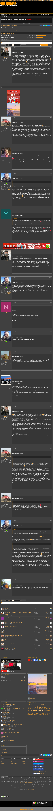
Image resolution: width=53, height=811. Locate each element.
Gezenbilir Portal (14, 765)
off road (38, 712)
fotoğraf (39, 708)
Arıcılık (6, 608)
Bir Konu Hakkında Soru (11, 626)
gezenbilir (43, 708)
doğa (29, 708)
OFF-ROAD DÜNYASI (27, 14)
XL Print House (4, 749)
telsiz (29, 714)
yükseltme (47, 714)
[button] (9, 15)
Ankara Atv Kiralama (10, 631)
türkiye (31, 714)
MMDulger (6, 632)
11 (14, 45)
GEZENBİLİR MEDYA (27, 0)
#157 (51, 448)
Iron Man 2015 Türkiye (10, 648)
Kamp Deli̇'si (6, 716)
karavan (41, 710)
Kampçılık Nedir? (7, 712)
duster (31, 708)
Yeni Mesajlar (3, 16)
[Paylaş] (49, 47)
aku (33, 704)
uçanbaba (6, 619)
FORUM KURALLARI (46, 0)
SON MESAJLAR (4, 702)
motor (35, 712)
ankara (35, 704)
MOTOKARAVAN (6, 706)
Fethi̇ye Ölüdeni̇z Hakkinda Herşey (11, 732)
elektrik (35, 708)
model (48, 710)
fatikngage (6, 615)
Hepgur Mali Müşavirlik (5, 747)
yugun (6, 609)
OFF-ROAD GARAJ (7, 738)
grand (29, 710)
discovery (44, 707)
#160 (51, 579)
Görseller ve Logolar (4, 765)
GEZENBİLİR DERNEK (20, 0)
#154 (51, 351)
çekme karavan (40, 706)
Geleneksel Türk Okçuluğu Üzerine (14, 618)
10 (12, 45)
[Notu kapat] (50, 802)
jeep (32, 710)
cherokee (35, 707)
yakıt (40, 714)
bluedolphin (33, 698)
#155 (51, 375)
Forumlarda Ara (9, 16)
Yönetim (2, 761)
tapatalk (48, 713)
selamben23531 (7, 627)
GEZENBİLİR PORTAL (12, 0)
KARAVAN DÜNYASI (15, 14)
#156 (51, 406)
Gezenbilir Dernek (14, 761)
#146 (51, 117)
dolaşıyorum (3, 697)
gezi (47, 708)
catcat (6, 640)
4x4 (31, 704)
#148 (51, 173)
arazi (49, 704)
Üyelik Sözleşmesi (24, 761)
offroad (42, 712)
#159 (51, 520)
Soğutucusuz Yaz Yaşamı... (9, 720)
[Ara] (51, 15)
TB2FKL (9, 189)
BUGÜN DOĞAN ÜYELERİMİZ (33, 695)
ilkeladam (6, 623)
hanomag (5, 736)
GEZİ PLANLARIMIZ (7, 710)
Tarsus (10, 131)
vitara (35, 714)
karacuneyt (6, 636)
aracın (45, 704)
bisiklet (29, 706)
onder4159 (23, 680)
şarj (39, 713)
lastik (45, 710)
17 (19, 45)
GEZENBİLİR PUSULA (5, 0)
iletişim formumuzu (22, 787)
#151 (51, 277)
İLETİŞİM (51, 0)
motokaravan (30, 712)
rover (34, 713)
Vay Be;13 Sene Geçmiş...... (9, 740)
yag (37, 714)
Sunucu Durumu (4, 794)
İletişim (2, 766)
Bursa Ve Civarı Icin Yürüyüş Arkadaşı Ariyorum (13, 724)
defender (39, 707)
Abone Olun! (42, 773)
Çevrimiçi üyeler (5, 695)
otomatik (46, 712)
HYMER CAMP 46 (7, 728)
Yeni (7, 14)
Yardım (22, 766)
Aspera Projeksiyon (4, 752)
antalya (39, 704)
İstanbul (9, 162)
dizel (48, 707)
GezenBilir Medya (31, 789)
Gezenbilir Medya (14, 763)
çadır (32, 706)
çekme (35, 706)
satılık (41, 713)
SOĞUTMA (5, 722)
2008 (29, 704)
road (32, 713)
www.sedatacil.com (7, 188)
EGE (4, 734)
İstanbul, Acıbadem (7, 187)
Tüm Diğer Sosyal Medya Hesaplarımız (39, 771)
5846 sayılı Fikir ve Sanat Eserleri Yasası (26, 782)
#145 (51, 47)
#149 (51, 209)
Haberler (2, 763)
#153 (51, 331)
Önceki (3, 45)
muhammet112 (46, 631)
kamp (35, 710)
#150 (51, 250)
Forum (3, 14)
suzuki (44, 713)
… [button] (7, 45)
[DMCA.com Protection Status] (5, 797)
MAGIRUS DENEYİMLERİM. (9, 704)
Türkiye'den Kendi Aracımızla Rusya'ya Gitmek (13, 708)
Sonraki (22, 45)
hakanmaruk (47, 649)
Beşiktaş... (7, 639)
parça (29, 713)
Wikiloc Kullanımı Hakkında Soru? (14, 635)
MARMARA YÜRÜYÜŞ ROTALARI (9, 726)
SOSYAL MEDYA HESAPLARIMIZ (37, 0)
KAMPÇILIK (5, 714)
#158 (51, 493)
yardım (42, 714)
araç (42, 704)
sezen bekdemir (7, 649)
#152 (51, 302)
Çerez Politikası (23, 765)
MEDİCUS (47, 613)
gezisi (49, 708)
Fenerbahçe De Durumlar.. (12, 644)
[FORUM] (1, 26)
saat (37, 713)
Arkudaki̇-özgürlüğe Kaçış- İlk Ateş (14, 622)
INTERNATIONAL (6, 742)
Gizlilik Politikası (23, 763)
